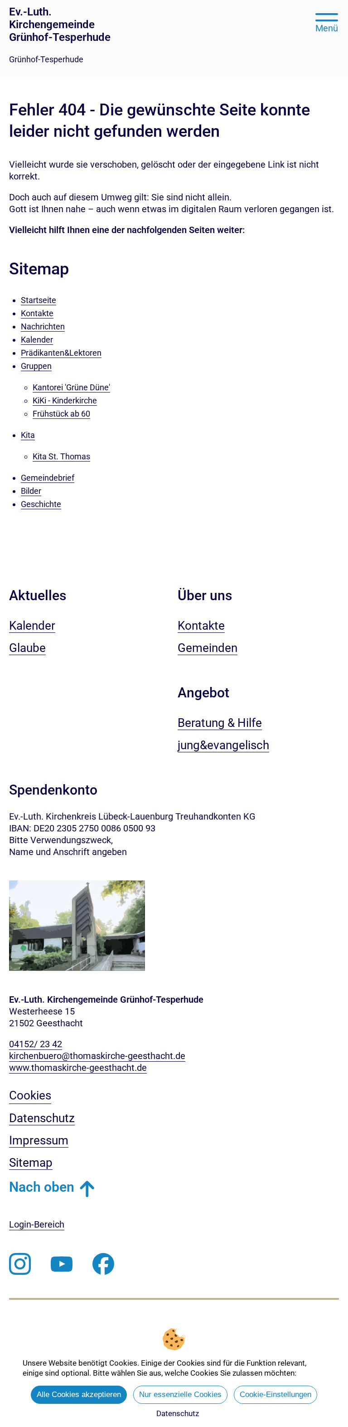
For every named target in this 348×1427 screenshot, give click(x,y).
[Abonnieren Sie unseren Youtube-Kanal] (61, 1264)
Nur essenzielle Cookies (180, 1394)
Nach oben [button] (41, 1187)
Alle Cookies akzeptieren (79, 1394)
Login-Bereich (36, 1224)
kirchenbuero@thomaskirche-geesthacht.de (97, 1055)
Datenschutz (177, 1413)
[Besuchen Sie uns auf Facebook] (103, 1264)
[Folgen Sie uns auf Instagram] (20, 1264)
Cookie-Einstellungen (275, 1394)
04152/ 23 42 (35, 1044)
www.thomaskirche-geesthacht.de (78, 1067)
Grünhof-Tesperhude (46, 59)
